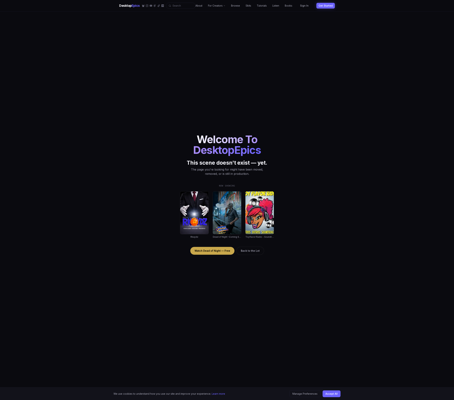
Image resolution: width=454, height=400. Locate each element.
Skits (248, 5)
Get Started (326, 5)
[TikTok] (158, 5)
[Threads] (155, 5)
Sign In (304, 5)
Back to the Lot (250, 250)
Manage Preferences (304, 393)
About (198, 5)
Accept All (331, 393)
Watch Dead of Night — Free (212, 250)
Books (288, 5)
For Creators (215, 5)
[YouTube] (151, 5)
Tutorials (262, 5)
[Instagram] (147, 5)
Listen (275, 5)
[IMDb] (162, 5)
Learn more (218, 393)
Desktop (129, 5)
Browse (235, 5)
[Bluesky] (143, 5)
